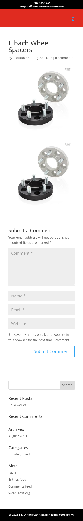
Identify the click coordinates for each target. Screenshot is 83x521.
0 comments (64, 58)
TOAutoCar (21, 58)
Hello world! (17, 405)
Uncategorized (19, 454)
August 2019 (17, 436)
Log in (12, 472)
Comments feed (20, 486)
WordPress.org (19, 493)
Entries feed (17, 479)
